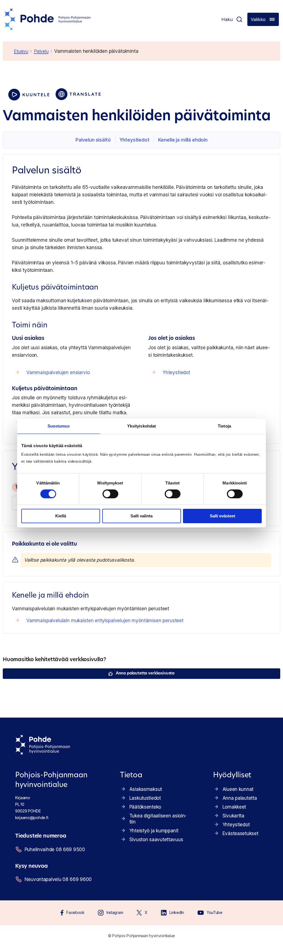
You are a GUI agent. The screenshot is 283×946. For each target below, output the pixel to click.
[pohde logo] (47, 19)
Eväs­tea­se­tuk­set (240, 833)
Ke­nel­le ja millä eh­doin (183, 140)
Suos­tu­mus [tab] (59, 426)
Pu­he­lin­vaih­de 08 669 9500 (55, 849)
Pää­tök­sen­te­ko (145, 807)
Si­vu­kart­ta (233, 816)
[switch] (110, 493)
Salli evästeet (222, 516)
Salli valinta (141, 516)
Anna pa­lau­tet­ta (239, 798)
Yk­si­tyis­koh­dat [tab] (141, 426)
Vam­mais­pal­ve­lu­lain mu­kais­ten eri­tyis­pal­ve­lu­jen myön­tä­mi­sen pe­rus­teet (105, 620)
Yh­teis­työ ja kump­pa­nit (154, 830)
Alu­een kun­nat (237, 789)
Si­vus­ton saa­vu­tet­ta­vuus (156, 839)
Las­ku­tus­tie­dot (145, 798)
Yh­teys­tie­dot (134, 140)
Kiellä (60, 516)
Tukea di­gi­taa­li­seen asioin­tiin (158, 819)
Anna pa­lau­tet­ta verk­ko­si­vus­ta (145, 673)
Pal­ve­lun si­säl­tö (93, 140)
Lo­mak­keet (234, 807)
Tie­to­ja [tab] (224, 426)
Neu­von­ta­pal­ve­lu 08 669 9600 (58, 879)
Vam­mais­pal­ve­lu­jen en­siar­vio (58, 372)
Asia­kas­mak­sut (145, 789)
